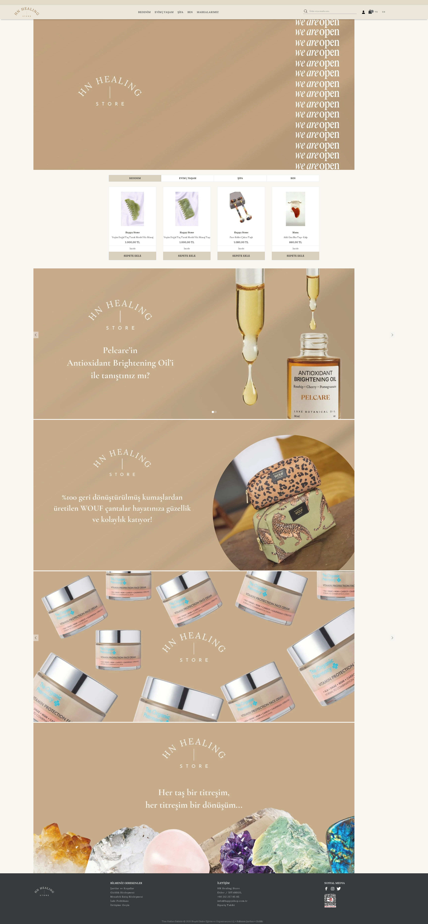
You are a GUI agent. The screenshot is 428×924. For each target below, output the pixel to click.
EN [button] (383, 12)
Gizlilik (259, 921)
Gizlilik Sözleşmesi (122, 892)
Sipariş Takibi (226, 905)
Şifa (180, 12)
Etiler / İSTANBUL (229, 892)
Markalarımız (208, 12)
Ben (190, 12)
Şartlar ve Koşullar (122, 888)
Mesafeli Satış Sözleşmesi (126, 896)
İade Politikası (119, 900)
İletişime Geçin (119, 905)
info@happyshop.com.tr (232, 900)
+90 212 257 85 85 (228, 896)
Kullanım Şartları (245, 921)
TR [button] (376, 12)
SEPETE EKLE (132, 255)
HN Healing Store (228, 888)
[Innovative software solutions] (264, 921)
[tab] (135, 178)
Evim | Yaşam (164, 12)
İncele (133, 248)
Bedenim (144, 12)
